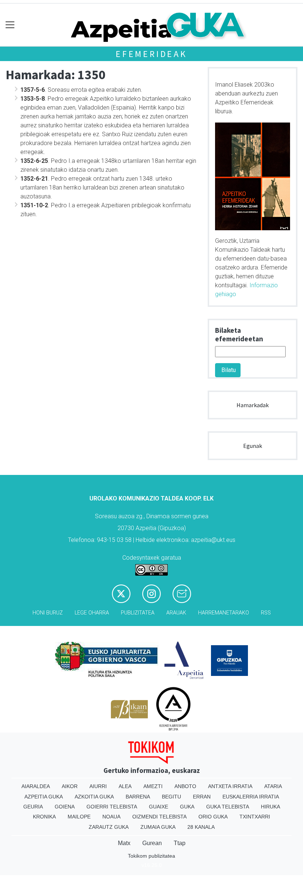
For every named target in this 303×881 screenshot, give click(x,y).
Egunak (252, 445)
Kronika (44, 817)
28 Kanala (201, 827)
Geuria (33, 807)
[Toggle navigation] (10, 25)
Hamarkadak (252, 405)
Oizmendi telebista (159, 817)
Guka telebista (227, 807)
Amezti (153, 786)
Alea (125, 786)
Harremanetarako (223, 613)
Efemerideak (151, 54)
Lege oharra (92, 613)
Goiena (65, 807)
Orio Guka (213, 817)
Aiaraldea (35, 786)
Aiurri (98, 786)
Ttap (179, 843)
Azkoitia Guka (94, 797)
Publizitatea (137, 613)
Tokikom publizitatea (151, 856)
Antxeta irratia (230, 786)
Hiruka (270, 807)
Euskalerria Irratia (250, 797)
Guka (187, 807)
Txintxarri (254, 817)
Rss (266, 613)
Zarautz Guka (109, 827)
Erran (202, 797)
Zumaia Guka (158, 827)
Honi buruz (48, 613)
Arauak (176, 613)
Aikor (70, 786)
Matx (124, 843)
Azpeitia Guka (43, 797)
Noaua (111, 817)
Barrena (138, 797)
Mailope (79, 817)
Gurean (152, 843)
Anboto (185, 786)
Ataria (273, 786)
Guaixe (158, 807)
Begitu (171, 797)
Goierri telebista (111, 807)
